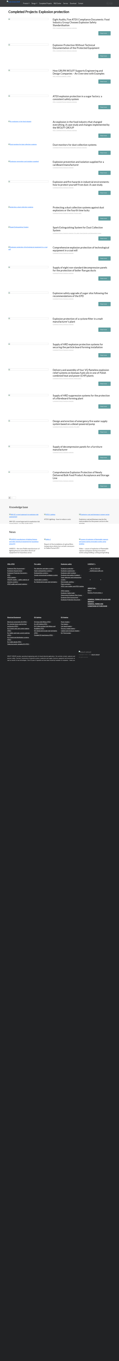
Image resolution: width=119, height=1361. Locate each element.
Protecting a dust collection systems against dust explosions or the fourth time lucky (78, 209)
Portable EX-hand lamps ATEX (43, 635)
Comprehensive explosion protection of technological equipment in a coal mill (81, 249)
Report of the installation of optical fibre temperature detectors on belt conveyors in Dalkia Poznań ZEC (59, 546)
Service (65, 3)
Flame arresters (66, 584)
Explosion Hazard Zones (14, 571)
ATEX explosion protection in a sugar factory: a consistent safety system (77, 98)
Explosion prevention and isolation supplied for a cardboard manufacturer (78, 163)
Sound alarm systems (41, 579)
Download (73, 3)
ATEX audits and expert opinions (17, 584)
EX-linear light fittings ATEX (42, 622)
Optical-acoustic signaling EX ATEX (18, 644)
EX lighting (37, 617)
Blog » (89, 590)
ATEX (54, 28)
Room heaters (65, 622)
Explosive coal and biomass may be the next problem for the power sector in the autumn (93, 521)
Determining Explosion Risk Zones (71, 595)
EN (111, 3)
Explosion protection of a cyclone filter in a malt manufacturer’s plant (78, 320)
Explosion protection (72, 28)
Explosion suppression (68, 571)
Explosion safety (66, 564)
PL (108, 3)
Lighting (69, 76)
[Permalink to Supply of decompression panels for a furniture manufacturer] (28, 455)
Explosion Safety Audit (68, 593)
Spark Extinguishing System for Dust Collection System (78, 229)
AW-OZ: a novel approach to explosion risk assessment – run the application (24, 523)
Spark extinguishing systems (43, 571)
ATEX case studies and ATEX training (72, 586)
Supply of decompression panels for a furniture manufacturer (77, 448)
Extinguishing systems (41, 573)
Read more (103, 33)
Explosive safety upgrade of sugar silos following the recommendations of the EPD (80, 294)
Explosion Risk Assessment (15, 568)
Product (25, 3)
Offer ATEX (11, 564)
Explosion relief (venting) (68, 573)
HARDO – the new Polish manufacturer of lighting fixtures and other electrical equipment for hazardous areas (24, 551)
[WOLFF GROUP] (85, 652)
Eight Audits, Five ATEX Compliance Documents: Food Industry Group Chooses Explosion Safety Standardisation (81, 22)
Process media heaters (68, 628)
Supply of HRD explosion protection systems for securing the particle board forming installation (78, 346)
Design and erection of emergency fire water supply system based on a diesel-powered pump (80, 422)
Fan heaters (64, 624)
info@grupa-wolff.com (96, 571)
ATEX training (11, 577)
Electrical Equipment (14, 617)
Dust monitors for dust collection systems (75, 144)
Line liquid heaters (66, 626)
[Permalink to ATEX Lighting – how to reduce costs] (59, 514)
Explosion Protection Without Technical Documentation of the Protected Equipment (76, 46)
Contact (80, 3)
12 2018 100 (95, 568)
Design (34, 3)
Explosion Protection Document (70, 599)
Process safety (77, 213)
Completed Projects (45, 3)
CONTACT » (92, 564)
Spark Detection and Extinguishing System (90, 233)
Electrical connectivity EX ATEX (17, 622)
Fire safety (76, 233)
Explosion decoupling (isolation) (70, 575)
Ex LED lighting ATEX (40, 624)
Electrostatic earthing (67, 582)
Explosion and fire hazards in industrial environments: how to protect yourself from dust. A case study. (81, 183)
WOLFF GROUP (95, 654)
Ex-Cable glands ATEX (14, 642)
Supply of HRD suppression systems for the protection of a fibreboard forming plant (81, 397)
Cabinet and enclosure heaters (70, 631)
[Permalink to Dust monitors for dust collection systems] (28, 144)
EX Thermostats (66, 633)
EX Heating (64, 617)
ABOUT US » (92, 588)
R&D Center (57, 3)
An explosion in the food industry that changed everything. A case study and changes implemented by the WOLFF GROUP (81, 124)
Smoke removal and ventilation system (46, 575)
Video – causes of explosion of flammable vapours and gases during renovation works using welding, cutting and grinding (94, 551)
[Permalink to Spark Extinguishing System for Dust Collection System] (28, 227)
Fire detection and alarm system (44, 568)
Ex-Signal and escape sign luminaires (45, 582)
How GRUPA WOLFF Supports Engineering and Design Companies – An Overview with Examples (78, 72)
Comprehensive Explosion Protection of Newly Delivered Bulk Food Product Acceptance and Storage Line (81, 475)
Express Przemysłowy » (95, 593)
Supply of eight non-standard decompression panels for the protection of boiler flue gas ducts (80, 269)
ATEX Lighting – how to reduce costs (57, 519)
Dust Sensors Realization (69, 147)
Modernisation (77, 378)
